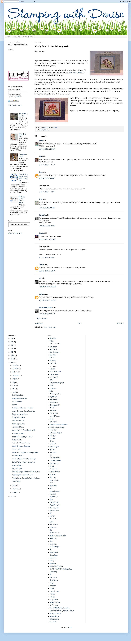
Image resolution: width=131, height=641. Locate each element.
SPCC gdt (53, 561)
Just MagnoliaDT (55, 458)
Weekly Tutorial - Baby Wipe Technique (24, 459)
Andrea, (41, 265)
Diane (41, 141)
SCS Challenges (54, 547)
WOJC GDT (53, 622)
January (15, 492)
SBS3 (51, 541)
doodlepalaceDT (54, 405)
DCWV (51, 386)
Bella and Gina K (17, 469)
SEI (51, 550)
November (16, 369)
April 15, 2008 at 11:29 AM (47, 239)
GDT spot (53, 436)
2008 (12, 362)
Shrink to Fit (16, 449)
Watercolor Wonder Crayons (21, 443)
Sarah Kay (53, 538)
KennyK (52, 466)
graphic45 (53, 444)
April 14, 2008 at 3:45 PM (47, 208)
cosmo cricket (54, 374)
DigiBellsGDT (53, 397)
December (16, 365)
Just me (41, 294)
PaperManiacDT (54, 505)
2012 (12, 349)
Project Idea (54, 525)
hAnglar (52, 450)
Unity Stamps (54, 600)
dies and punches (55, 394)
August (15, 379)
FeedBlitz (18, 97)
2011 (12, 352)
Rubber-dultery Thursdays (58, 536)
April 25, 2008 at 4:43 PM (47, 314)
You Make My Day (17, 456)
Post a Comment (42, 319)
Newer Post (38, 323)
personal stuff (54, 511)
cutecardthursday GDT (57, 383)
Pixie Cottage (54, 519)
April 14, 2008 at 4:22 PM (47, 226)
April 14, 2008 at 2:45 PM (47, 192)
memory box (53, 486)
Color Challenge (17, 402)
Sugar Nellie (53, 577)
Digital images (54, 402)
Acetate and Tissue (18, 427)
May (14, 389)
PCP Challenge (54, 508)
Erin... (40, 199)
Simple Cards (54, 552)
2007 (12, 496)
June (14, 386)
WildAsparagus (54, 619)
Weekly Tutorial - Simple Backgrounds (23, 430)
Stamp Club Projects (18, 418)
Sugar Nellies (54, 580)
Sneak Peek (53, 558)
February (16, 489)
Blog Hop (52, 355)
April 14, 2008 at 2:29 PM (47, 165)
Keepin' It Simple (17, 465)
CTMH (51, 380)
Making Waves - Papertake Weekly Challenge (26, 478)
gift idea (52, 438)
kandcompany (54, 463)
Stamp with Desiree (75, 73)
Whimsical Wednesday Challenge (59, 608)
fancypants (53, 422)
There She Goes (55, 591)
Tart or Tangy (16, 481)
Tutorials (52, 597)
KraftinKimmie (54, 469)
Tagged (52, 588)
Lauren (41, 233)
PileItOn (52, 516)
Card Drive (53, 363)
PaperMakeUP (54, 502)
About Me (17, 36)
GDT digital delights (56, 433)
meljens (52, 483)
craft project (54, 377)
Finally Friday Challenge (57, 427)
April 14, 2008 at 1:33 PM (47, 149)
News (51, 500)
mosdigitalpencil (54, 491)
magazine (52, 474)
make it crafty (54, 480)
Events (52, 419)
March (15, 486)
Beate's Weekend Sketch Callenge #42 (23, 462)
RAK (51, 530)
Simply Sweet (54, 555)
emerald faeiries (55, 416)
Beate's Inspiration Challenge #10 (22, 408)
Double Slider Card (18, 421)
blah (40, 172)
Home (8, 36)
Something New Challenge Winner (22, 475)
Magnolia (52, 477)
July (14, 382)
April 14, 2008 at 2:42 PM (47, 178)
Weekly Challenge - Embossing (21, 446)
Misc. (51, 488)
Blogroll (52, 358)
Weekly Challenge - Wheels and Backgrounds (26, 472)
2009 (12, 359)
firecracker (53, 430)
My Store (53, 494)
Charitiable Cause (55, 372)
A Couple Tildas (16, 440)
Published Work (28, 36)
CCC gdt (52, 369)
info (51, 455)
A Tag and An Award (18, 433)
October (15, 372)
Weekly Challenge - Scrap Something (23, 411)
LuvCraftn (42, 215)
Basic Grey (53, 338)
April (14, 392)
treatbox (52, 594)
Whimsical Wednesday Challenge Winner (62, 611)
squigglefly (53, 563)
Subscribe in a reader (15, 105)
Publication (53, 527)
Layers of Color (55, 472)
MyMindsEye (54, 497)
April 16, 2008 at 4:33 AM (47, 271)
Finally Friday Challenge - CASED (22, 437)
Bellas (51, 341)
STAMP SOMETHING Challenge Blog (61, 569)
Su (50, 575)
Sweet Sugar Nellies (18, 424)
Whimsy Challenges (55, 614)
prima (51, 522)
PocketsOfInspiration (46, 308)
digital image (53, 399)
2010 (12, 355)
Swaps (52, 583)
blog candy (53, 349)
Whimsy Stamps (54, 616)
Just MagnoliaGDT (55, 461)
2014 (12, 342)
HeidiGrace (53, 452)
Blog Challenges (54, 352)
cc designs (53, 366)
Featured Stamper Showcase (58, 424)
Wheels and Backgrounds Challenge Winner (25, 453)
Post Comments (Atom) (49, 327)
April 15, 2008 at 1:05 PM (47, 257)
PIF (51, 513)
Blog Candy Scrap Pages (19, 414)
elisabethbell (54, 413)
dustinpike (53, 411)
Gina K (52, 441)
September (16, 375)
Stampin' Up (53, 572)
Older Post (120, 323)
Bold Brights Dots (17, 395)
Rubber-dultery (54, 533)
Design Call (53, 388)
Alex (40, 156)
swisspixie (53, 586)
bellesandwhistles (55, 344)
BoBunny (52, 361)
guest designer (54, 447)
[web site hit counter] (15, 233)
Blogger (70, 627)
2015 (12, 338)
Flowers (14, 405)
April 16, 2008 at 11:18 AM (47, 287)
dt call (52, 408)
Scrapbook (53, 544)
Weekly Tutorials (44, 130)
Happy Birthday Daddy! (19, 398)
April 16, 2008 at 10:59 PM (47, 300)
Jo (40, 278)
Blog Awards (53, 347)
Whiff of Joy (54, 605)
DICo (51, 391)
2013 (12, 345)
